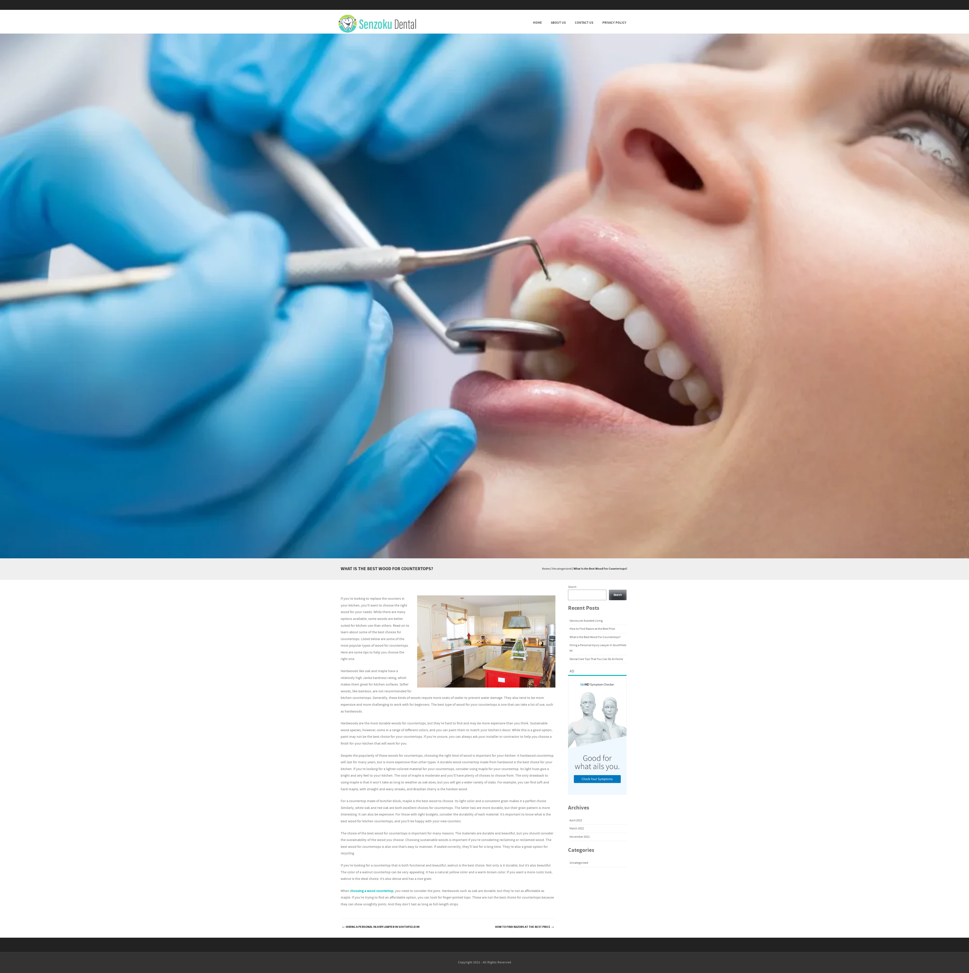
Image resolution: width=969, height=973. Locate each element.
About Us (558, 22)
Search (572, 587)
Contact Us (584, 22)
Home (537, 22)
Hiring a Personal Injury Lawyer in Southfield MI (381, 927)
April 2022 (576, 820)
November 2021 (580, 837)
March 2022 (577, 828)
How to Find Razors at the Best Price (524, 927)
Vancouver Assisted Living (586, 621)
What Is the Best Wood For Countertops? (595, 637)
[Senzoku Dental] (377, 24)
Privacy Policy (614, 22)
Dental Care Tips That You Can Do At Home (596, 659)
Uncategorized (562, 569)
